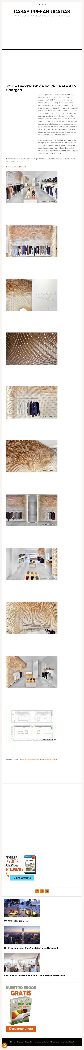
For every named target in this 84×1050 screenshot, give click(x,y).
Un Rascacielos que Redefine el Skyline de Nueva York (31, 948)
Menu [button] (43, 4)
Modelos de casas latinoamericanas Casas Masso (38, 759)
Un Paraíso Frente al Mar (16, 921)
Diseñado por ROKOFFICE (16, 167)
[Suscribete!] (4, 1045)
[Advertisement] (42, 32)
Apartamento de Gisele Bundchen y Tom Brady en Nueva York (34, 975)
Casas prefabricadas (42, 12)
